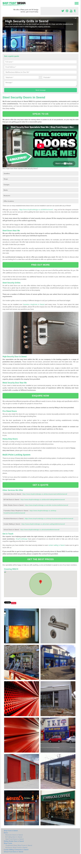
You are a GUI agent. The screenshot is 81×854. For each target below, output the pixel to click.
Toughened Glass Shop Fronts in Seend (18, 845)
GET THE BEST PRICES (40, 559)
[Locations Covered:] (3, 3)
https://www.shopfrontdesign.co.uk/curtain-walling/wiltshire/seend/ (43, 524)
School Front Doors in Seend (13, 852)
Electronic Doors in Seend (14, 835)
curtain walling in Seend (57, 545)
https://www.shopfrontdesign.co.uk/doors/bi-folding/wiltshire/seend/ (42, 499)
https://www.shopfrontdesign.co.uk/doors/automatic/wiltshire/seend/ (44, 494)
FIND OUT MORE (40, 264)
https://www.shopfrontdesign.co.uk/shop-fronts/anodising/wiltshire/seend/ (49, 518)
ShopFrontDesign (21, 539)
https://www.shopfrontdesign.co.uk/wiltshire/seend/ (36, 209)
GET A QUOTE (40, 485)
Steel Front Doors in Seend (14, 839)
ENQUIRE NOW (40, 395)
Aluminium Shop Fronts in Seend (16, 847)
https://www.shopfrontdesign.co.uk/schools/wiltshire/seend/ (39, 529)
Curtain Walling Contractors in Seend (16, 849)
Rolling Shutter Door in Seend (14, 841)
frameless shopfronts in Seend (33, 304)
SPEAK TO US (40, 114)
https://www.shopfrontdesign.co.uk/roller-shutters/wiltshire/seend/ (46, 505)
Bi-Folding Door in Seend (13, 837)
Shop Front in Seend (11, 830)
